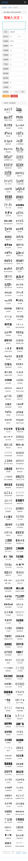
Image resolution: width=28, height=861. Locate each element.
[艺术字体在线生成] (4, 2)
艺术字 (10, 7)
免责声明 (18, 853)
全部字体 (24, 853)
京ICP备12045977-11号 (8, 853)
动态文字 (14, 96)
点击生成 (6, 96)
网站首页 (4, 7)
